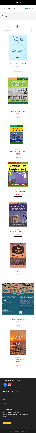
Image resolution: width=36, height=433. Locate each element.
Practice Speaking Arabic (18, 319)
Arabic (16, 61)
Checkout (5, 403)
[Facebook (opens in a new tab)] (16, 2)
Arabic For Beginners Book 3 (18, 151)
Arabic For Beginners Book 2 (18, 111)
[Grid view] (16, 26)
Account (5, 399)
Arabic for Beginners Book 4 (18, 191)
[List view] (19, 26)
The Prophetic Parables (18, 359)
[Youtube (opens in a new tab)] (19, 2)
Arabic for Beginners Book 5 (18, 231)
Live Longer (18, 272)
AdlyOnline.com (9, 8)
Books (19, 61)
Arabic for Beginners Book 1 (18, 64)
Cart (4, 401)
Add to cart (18, 70)
